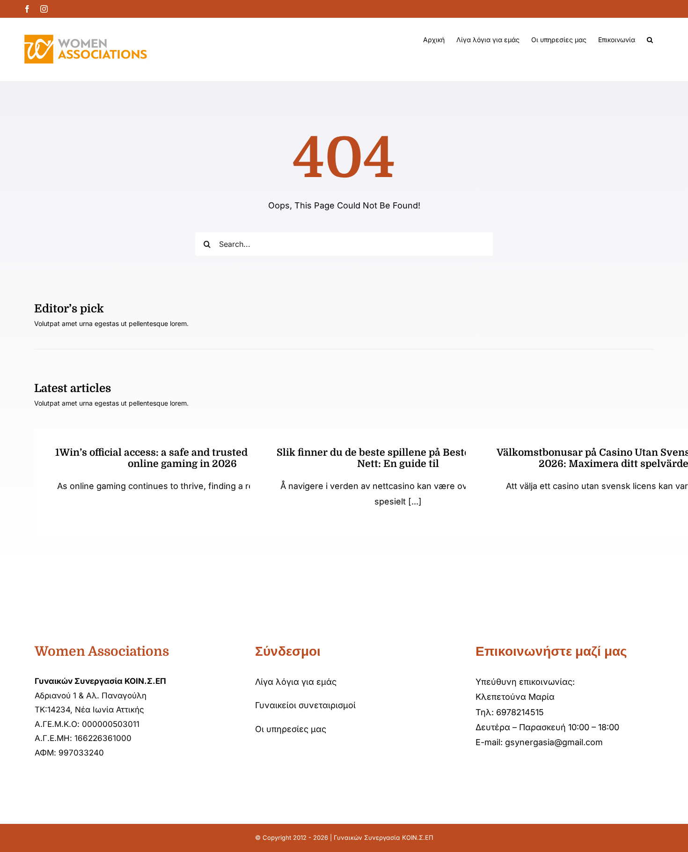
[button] (650, 40)
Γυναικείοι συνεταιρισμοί (305, 705)
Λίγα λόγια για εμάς (296, 682)
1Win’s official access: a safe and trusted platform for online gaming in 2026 (182, 458)
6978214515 (520, 712)
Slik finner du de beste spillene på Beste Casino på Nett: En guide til (398, 458)
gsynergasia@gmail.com (554, 742)
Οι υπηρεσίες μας (290, 729)
